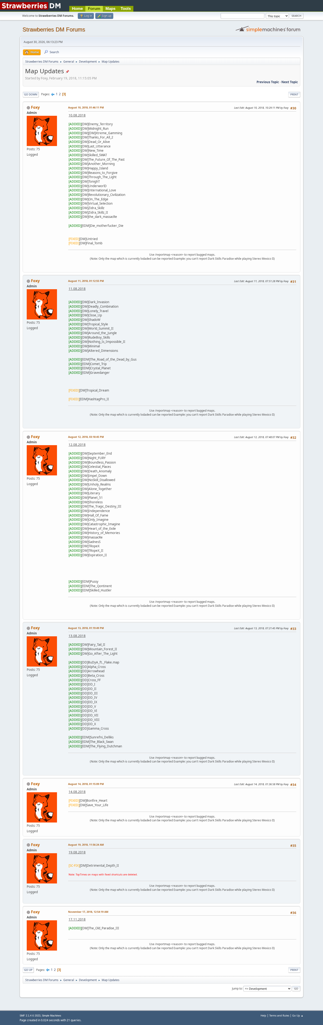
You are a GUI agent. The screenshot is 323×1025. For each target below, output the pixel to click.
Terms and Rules (279, 1015)
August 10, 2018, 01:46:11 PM (86, 107)
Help (263, 1015)
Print (294, 94)
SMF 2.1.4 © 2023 (30, 1015)
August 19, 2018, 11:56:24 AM (86, 844)
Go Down (30, 94)
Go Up (28, 970)
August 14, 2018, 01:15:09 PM (86, 784)
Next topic (289, 82)
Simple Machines (51, 1015)
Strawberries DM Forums (53, 29)
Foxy (35, 107)
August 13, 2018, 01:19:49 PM (86, 628)
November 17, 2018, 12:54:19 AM (88, 911)
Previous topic (268, 82)
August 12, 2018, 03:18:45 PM (86, 437)
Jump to (237, 988)
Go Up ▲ (297, 1015)
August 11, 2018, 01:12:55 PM (86, 281)
